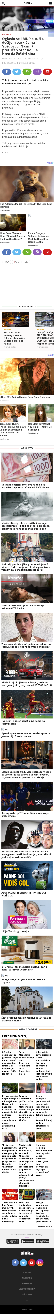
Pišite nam (27, 1294)
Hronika (6, 34)
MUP (6, 262)
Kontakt (27, 1272)
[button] (3, 324)
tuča (25, 262)
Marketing (27, 1278)
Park (16, 262)
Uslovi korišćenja (27, 1289)
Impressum (27, 1283)
